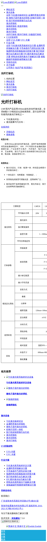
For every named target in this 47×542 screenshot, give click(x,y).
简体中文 (21, 526)
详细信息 (10, 132)
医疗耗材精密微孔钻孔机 (17, 432)
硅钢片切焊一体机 (14, 429)
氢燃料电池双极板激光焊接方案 (21, 474)
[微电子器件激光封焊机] (17, 388)
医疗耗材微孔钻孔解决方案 (18, 476)
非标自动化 (6, 490)
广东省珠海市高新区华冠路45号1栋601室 (20, 501)
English (37, 526)
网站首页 (10, 9)
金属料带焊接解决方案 (16, 468)
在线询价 (5, 127)
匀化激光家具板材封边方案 (18, 465)
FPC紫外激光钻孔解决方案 (18, 479)
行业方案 (5, 460)
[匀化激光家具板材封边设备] (19, 377)
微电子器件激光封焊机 (16, 427)
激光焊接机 (11, 435)
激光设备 (10, 84)
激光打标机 (11, 87)
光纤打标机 (11, 90)
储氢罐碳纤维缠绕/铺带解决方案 (21, 485)
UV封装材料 (7, 446)
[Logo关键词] (23, 2)
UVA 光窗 (10, 451)
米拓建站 (15, 518)
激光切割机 (11, 438)
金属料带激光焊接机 (15, 424)
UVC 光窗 (11, 454)
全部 (8, 15)
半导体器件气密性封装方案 (18, 471)
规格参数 (10, 134)
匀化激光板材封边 (14, 421)
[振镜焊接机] (12, 399)
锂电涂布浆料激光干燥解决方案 (21, 482)
